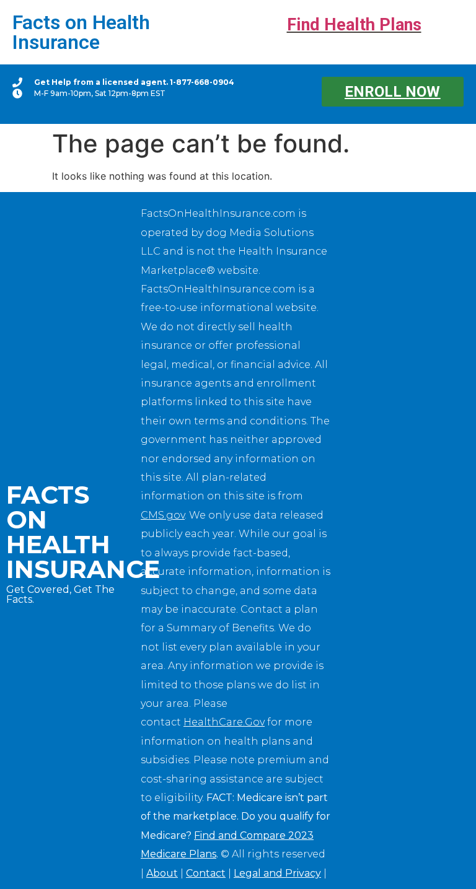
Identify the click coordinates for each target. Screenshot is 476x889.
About (162, 873)
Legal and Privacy (277, 873)
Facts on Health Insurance (81, 32)
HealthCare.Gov (224, 722)
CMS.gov (163, 515)
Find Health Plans (354, 25)
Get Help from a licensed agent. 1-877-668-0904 (134, 82)
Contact (206, 873)
